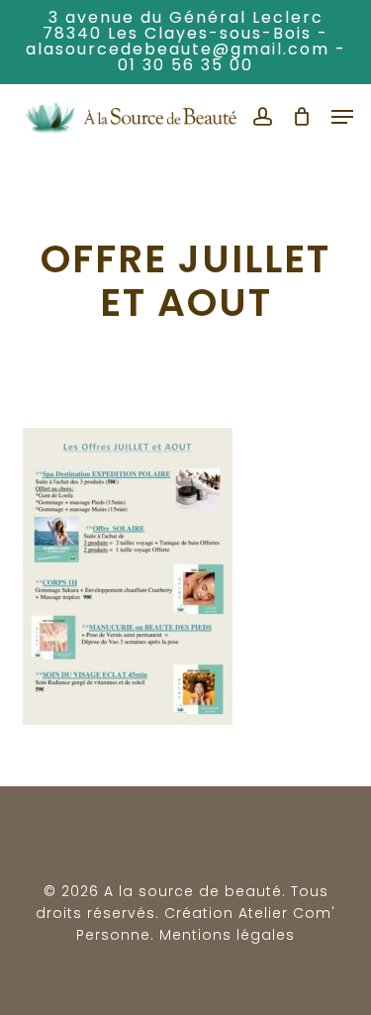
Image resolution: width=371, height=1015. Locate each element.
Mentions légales (227, 935)
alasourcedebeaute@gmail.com (177, 49)
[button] (342, 117)
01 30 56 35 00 (185, 64)
